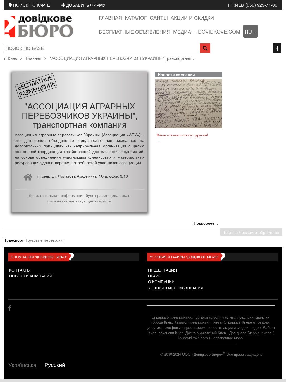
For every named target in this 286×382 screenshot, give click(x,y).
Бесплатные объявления (134, 31)
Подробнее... (206, 223)
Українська (22, 365)
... (158, 141)
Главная (110, 17)
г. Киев (236, 5)
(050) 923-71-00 (261, 5)
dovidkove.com (219, 31)
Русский (54, 364)
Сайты (159, 17)
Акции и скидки (192, 17)
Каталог (136, 17)
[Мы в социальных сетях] (277, 48)
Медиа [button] (182, 31)
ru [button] (249, 31)
